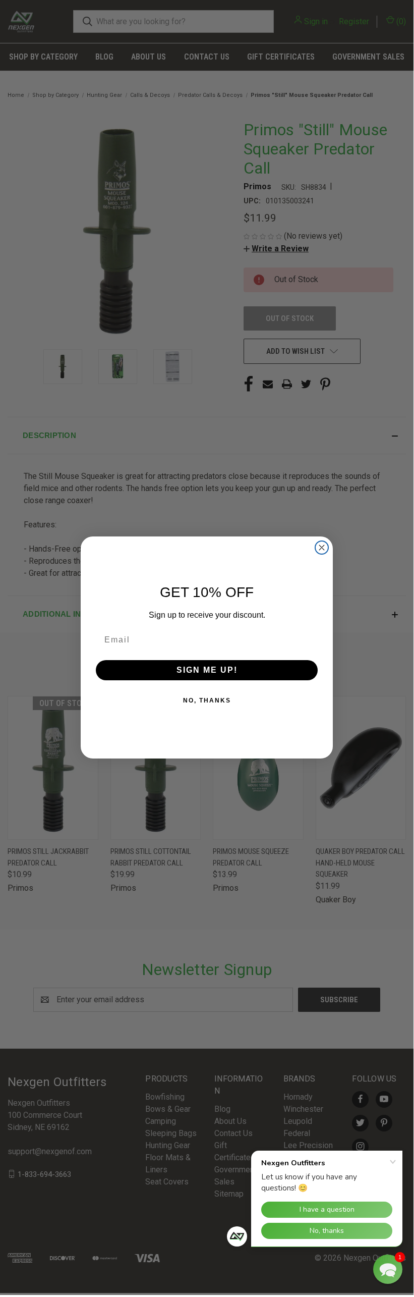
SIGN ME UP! (207, 670)
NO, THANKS (207, 700)
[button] (387, 1269)
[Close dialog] (322, 548)
